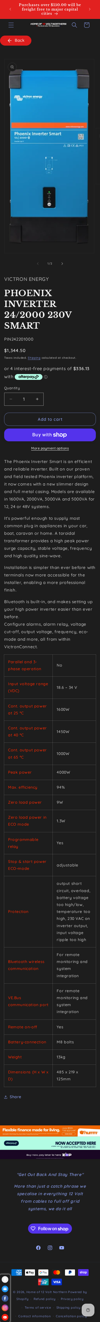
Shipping (34, 358)
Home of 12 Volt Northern (46, 1292)
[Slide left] (38, 264)
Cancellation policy (71, 1316)
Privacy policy (72, 1299)
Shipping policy (68, 1307)
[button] (11, 25)
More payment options (50, 448)
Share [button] (15, 1096)
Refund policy (45, 1299)
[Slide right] (62, 264)
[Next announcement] (90, 9)
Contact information (34, 1316)
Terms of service (38, 1307)
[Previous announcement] (10, 9)
